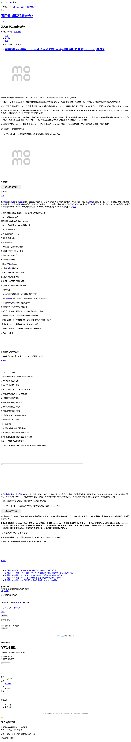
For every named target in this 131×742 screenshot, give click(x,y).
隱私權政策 (77, 713)
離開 (11, 738)
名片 (6, 41)
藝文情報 (17, 32)
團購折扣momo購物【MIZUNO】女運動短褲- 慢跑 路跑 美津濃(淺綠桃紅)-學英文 (34, 578)
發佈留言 (4, 628)
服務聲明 (85, 713)
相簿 (6, 36)
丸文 (12, 202)
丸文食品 (21, 202)
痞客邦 (16, 602)
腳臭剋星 (19, 494)
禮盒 (74, 207)
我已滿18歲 (5, 738)
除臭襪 (6, 494)
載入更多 (4, 615)
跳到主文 (4, 21)
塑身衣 (3, 360)
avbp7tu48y (4, 591)
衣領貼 (9, 298)
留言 (21, 602)
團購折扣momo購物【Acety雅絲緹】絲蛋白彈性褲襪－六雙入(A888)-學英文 (32, 580)
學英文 (3, 561)
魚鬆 (2, 196)
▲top (3, 612)
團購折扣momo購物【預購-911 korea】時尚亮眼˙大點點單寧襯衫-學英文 (30, 570)
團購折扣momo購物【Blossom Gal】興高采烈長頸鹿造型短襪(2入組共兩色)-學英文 (34, 575)
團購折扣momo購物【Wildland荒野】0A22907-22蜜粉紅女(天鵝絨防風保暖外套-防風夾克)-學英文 (39, 573)
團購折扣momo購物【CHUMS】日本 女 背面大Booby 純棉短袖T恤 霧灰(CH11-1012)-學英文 (54, 49)
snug (2, 457)
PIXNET (50, 713)
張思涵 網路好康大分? (17, 16)
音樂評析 (17, 608)
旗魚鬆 (90, 202)
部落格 (7, 38)
